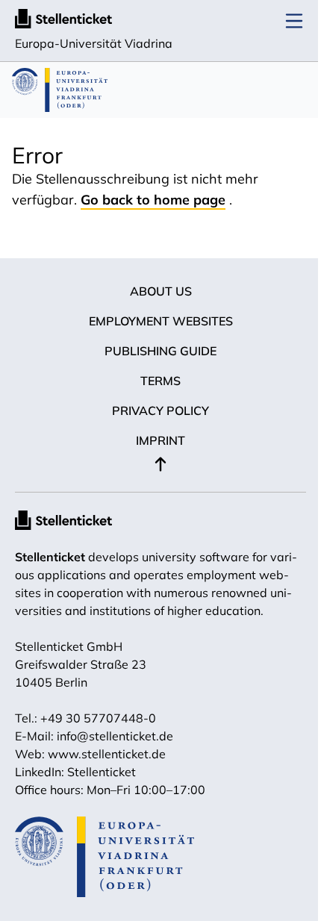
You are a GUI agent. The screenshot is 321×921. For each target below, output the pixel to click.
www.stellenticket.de (107, 753)
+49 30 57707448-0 (98, 718)
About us (161, 291)
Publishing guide (160, 350)
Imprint (160, 440)
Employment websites (161, 320)
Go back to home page (153, 199)
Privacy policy (160, 410)
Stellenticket (50, 556)
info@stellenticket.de (115, 735)
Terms (160, 380)
